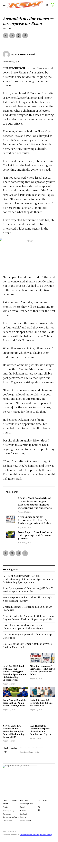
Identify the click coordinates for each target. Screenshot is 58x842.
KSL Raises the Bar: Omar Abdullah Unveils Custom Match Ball (27, 645)
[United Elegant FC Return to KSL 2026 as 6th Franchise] (42, 692)
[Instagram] (39, 807)
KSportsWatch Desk (25, 54)
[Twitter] (39, 810)
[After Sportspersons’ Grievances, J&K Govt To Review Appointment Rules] (10, 519)
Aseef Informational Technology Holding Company (36, 835)
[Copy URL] (25, 35)
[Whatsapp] (52, 5)
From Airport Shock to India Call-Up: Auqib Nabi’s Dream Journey (35, 535)
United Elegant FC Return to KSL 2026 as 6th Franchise (41, 703)
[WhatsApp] (18, 35)
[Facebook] (5, 35)
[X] (12, 35)
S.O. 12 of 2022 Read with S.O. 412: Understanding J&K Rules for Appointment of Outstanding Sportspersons (35, 503)
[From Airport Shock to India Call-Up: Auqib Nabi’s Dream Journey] (10, 534)
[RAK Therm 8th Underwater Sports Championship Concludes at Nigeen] (42, 718)
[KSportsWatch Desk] (7, 54)
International (8, 28)
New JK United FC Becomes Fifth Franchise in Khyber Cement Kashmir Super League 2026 (15, 731)
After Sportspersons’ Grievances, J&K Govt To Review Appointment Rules (34, 520)
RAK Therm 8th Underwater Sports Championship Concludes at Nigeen (40, 729)
